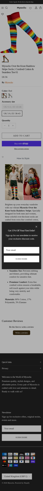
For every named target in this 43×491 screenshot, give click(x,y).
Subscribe (21, 259)
